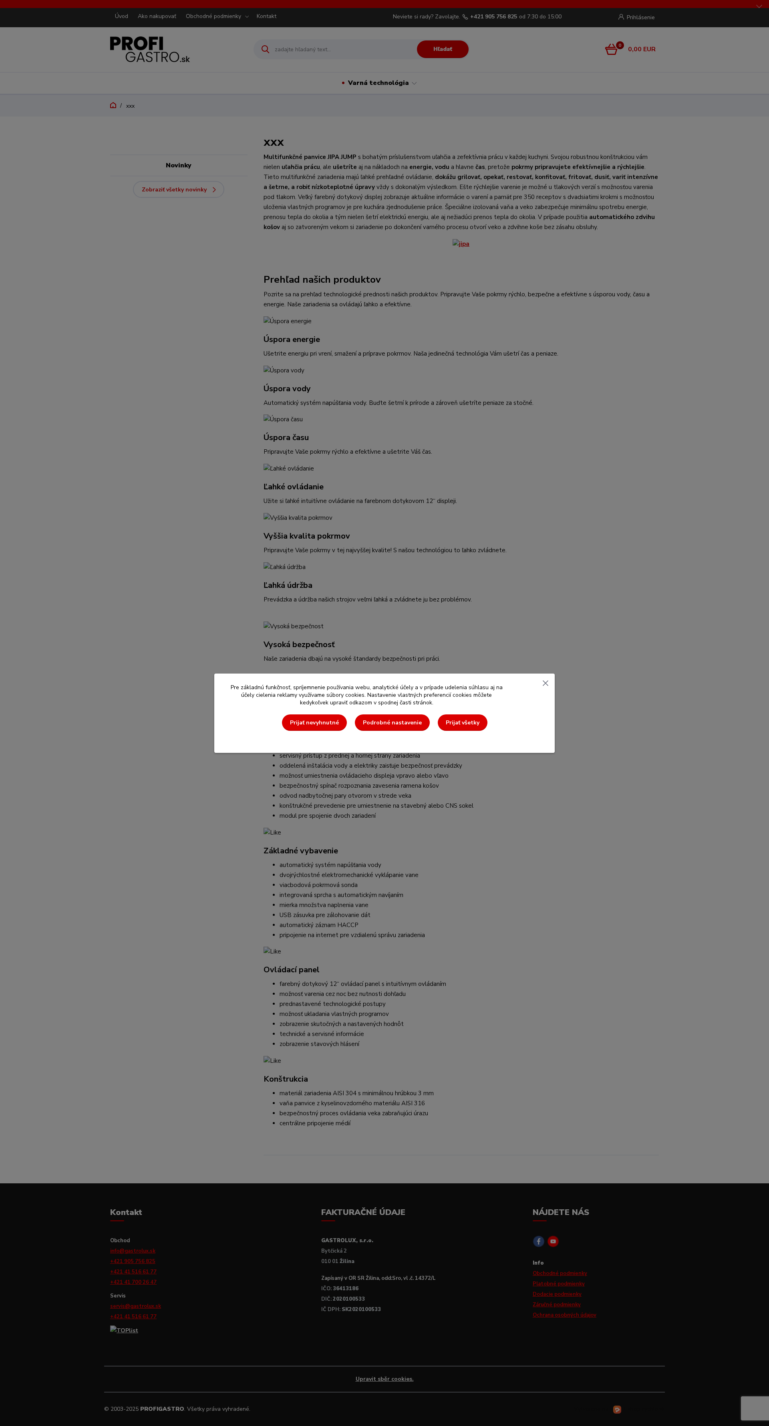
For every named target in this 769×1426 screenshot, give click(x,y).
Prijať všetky (462, 722)
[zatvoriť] (545, 681)
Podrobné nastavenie (392, 722)
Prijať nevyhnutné (314, 722)
